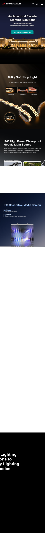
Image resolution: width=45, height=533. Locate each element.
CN (32, 4)
